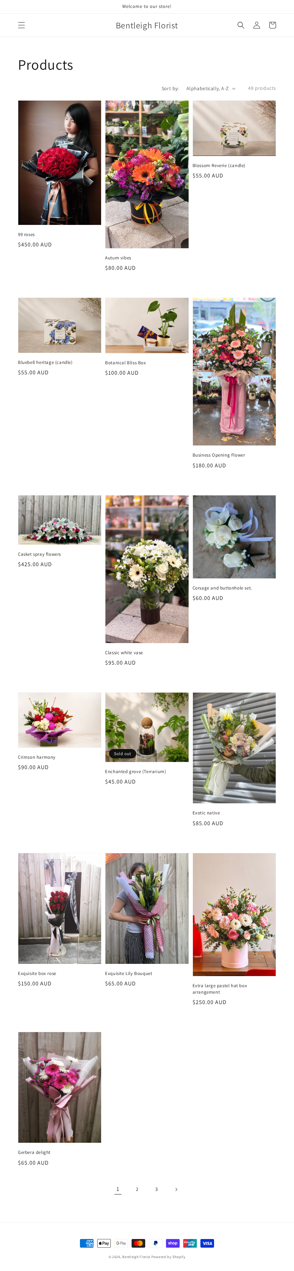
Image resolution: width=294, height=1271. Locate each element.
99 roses (26, 234)
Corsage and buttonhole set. (222, 588)
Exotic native (206, 813)
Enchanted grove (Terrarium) (135, 771)
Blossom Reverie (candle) (219, 165)
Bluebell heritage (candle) (45, 362)
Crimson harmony (37, 757)
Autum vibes (118, 258)
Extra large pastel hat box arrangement (220, 989)
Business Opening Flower (219, 455)
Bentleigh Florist (136, 1256)
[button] (21, 25)
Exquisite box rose (37, 973)
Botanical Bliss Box (125, 363)
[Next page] (176, 1189)
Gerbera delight (34, 1152)
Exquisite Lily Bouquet (128, 973)
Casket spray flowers (39, 554)
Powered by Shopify (168, 1256)
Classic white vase (124, 653)
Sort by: (170, 88)
